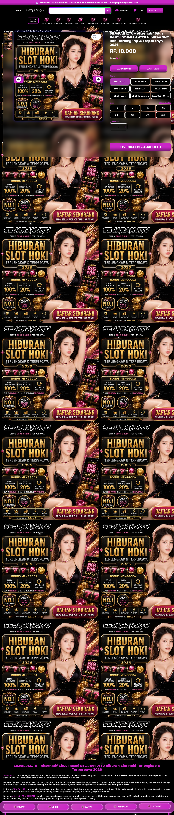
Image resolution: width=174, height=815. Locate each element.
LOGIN (55, 806)
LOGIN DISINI (153, 69)
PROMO (21, 806)
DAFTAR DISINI (124, 69)
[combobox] (77, 11)
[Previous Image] (19, 79)
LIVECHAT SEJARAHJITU (140, 147)
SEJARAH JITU (19, 789)
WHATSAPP (122, 807)
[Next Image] (98, 79)
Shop (18, 10)
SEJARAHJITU (9, 775)
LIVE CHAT (156, 807)
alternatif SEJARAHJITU (23, 796)
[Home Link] (35, 10)
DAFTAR (88, 807)
